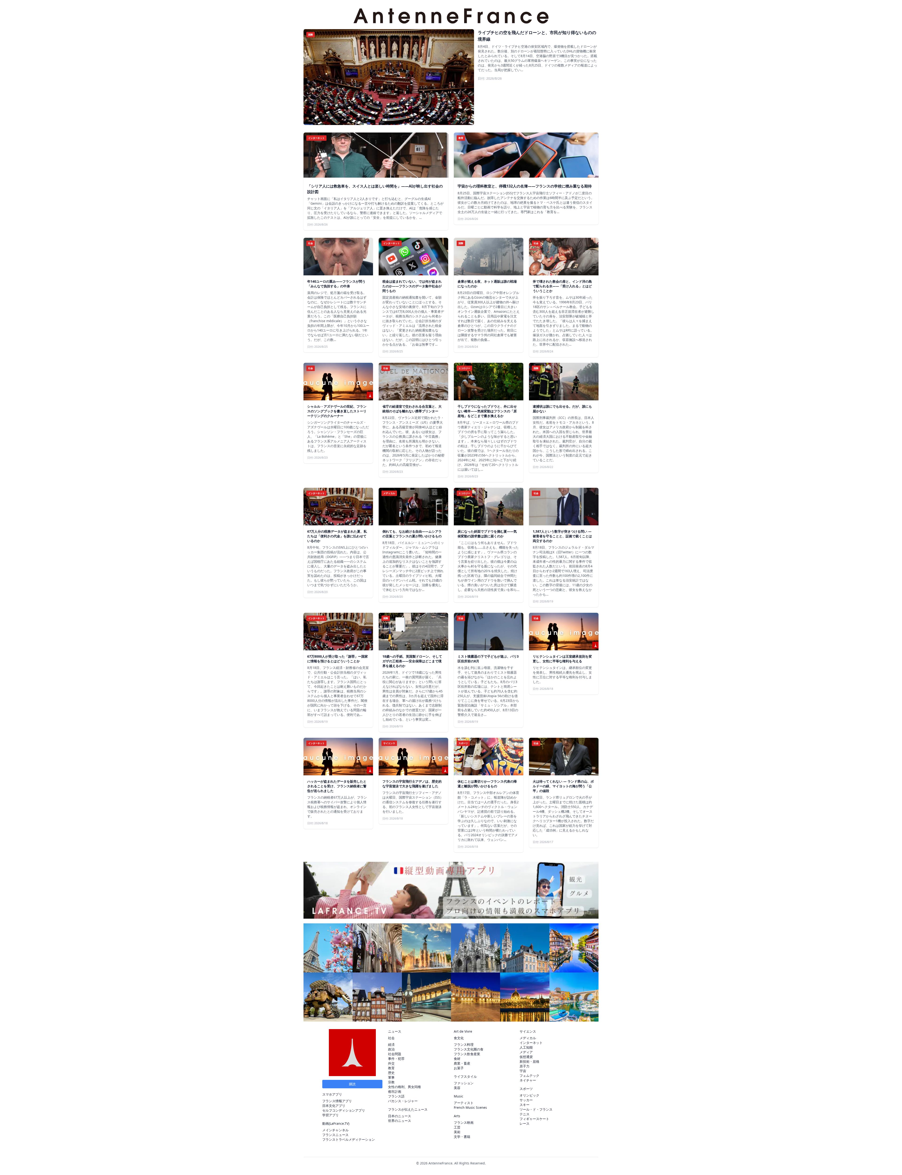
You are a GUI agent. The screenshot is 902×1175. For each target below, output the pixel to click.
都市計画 (394, 1091)
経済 (391, 1044)
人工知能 (526, 1047)
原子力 (524, 1066)
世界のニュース (399, 1120)
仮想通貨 (526, 1056)
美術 (457, 1132)
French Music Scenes (470, 1107)
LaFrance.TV (339, 1123)
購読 (352, 1084)
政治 (391, 1049)
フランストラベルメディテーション (348, 1139)
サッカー (526, 1100)
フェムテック (529, 1075)
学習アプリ (330, 1115)
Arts (457, 1116)
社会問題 (394, 1054)
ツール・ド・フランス (536, 1109)
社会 (391, 1038)
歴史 (391, 1072)
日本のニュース (399, 1116)
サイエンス (528, 1031)
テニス (524, 1114)
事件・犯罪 (396, 1058)
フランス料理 (464, 1044)
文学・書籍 (462, 1136)
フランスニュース (335, 1134)
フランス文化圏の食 (468, 1049)
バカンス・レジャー (403, 1101)
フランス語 (396, 1096)
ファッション (464, 1083)
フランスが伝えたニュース (408, 1109)
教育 (391, 1068)
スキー (524, 1104)
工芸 (457, 1127)
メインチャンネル (335, 1130)
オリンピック (529, 1095)
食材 (457, 1058)
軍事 (391, 1077)
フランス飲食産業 (467, 1054)
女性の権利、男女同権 (404, 1087)
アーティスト (464, 1103)
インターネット (531, 1042)
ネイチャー (528, 1080)
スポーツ (526, 1088)
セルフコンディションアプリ (343, 1110)
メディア (526, 1052)
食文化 (459, 1038)
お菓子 (459, 1068)
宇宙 (523, 1071)
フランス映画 (464, 1122)
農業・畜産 (462, 1063)
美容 (457, 1087)
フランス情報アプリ (337, 1101)
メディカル (528, 1038)
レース (524, 1123)
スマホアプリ (332, 1094)
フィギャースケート (534, 1118)
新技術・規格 (529, 1061)
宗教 (391, 1082)
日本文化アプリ (333, 1105)
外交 (391, 1063)
